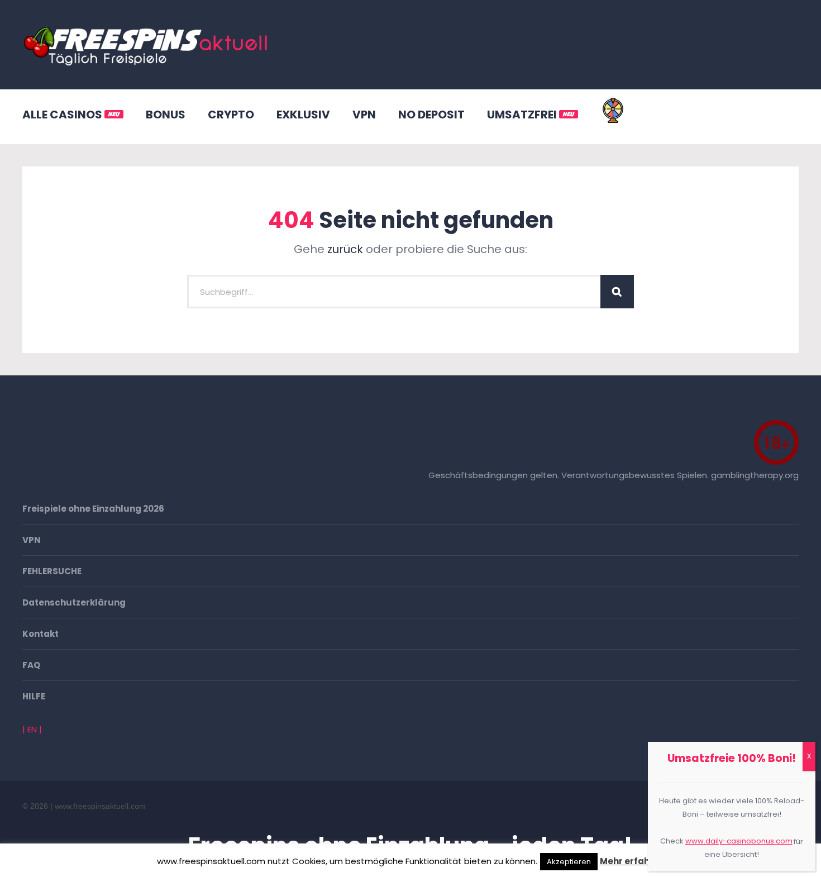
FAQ (31, 665)
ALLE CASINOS (63, 114)
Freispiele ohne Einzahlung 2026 (93, 508)
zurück (345, 249)
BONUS (165, 114)
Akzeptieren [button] (569, 861)
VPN (364, 114)
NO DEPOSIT (431, 114)
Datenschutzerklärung (74, 602)
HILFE (33, 696)
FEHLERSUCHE (52, 571)
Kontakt (40, 634)
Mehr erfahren (632, 861)
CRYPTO (231, 114)
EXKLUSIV (303, 114)
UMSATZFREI (523, 114)
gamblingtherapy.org (755, 475)
